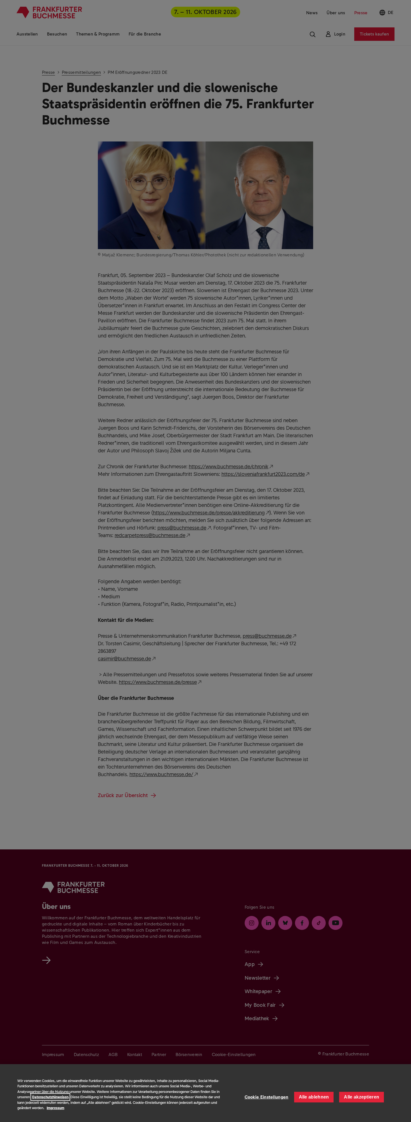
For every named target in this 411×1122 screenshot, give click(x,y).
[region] (205, 1093)
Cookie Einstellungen (267, 1097)
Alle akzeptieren (361, 1097)
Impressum (55, 1108)
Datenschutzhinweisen (50, 1097)
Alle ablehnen (314, 1097)
